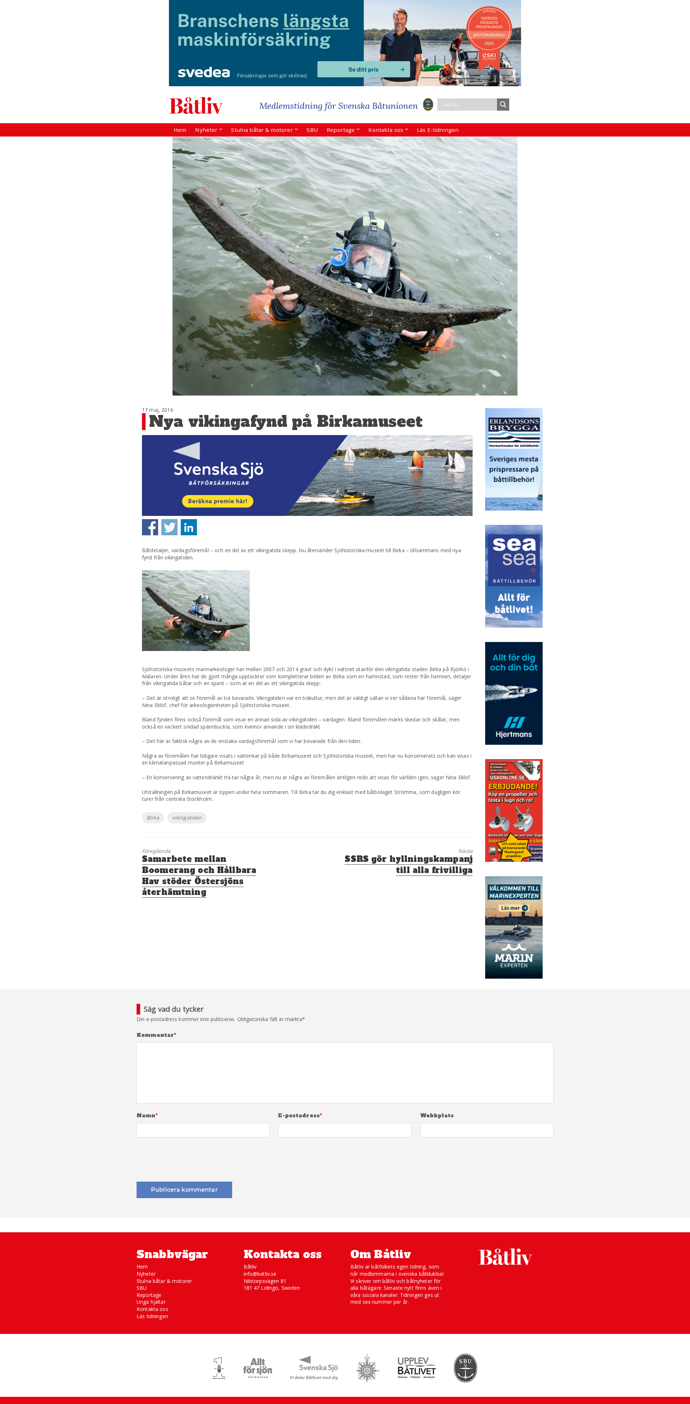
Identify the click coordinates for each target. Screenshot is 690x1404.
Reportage (341, 129)
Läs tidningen (152, 1316)
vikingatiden (187, 817)
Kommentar (156, 1035)
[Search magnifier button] (503, 104)
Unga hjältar (151, 1301)
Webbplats (437, 1115)
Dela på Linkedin (189, 527)
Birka (153, 817)
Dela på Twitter (169, 527)
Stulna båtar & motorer (262, 129)
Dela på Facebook (150, 527)
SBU (312, 129)
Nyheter (206, 129)
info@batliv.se (260, 1273)
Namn (147, 1115)
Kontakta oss (385, 129)
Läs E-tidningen (438, 129)
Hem (180, 129)
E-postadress (300, 1115)
